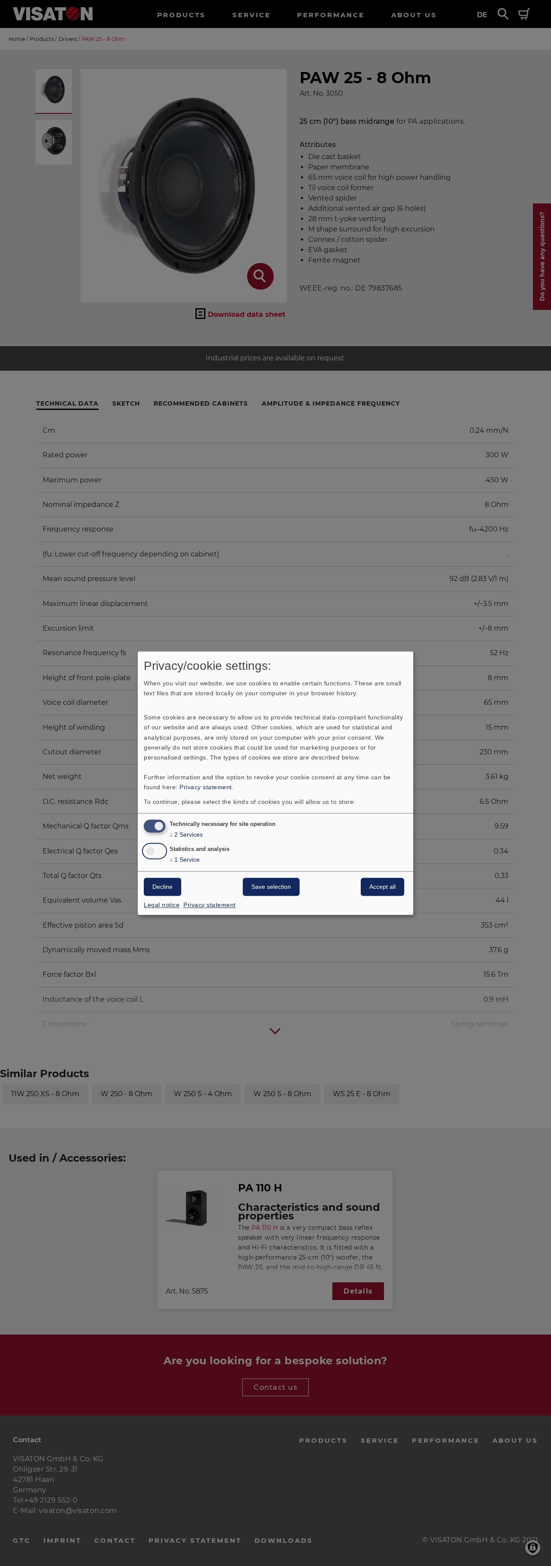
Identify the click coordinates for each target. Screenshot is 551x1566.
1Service (185, 859)
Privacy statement (206, 787)
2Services (186, 834)
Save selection (271, 886)
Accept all (382, 886)
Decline (162, 886)
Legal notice (162, 904)
